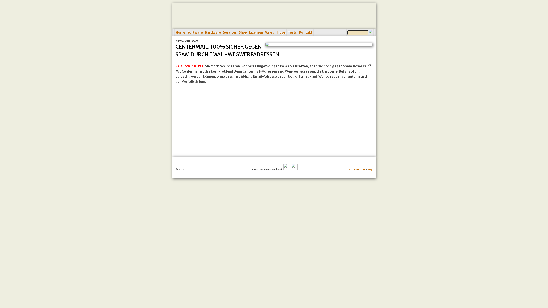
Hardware (213, 32)
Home (180, 32)
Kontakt (306, 32)
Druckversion (356, 169)
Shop (243, 32)
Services (230, 32)
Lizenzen (256, 32)
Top (370, 169)
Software (195, 32)
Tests (292, 32)
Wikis (269, 32)
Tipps (281, 32)
